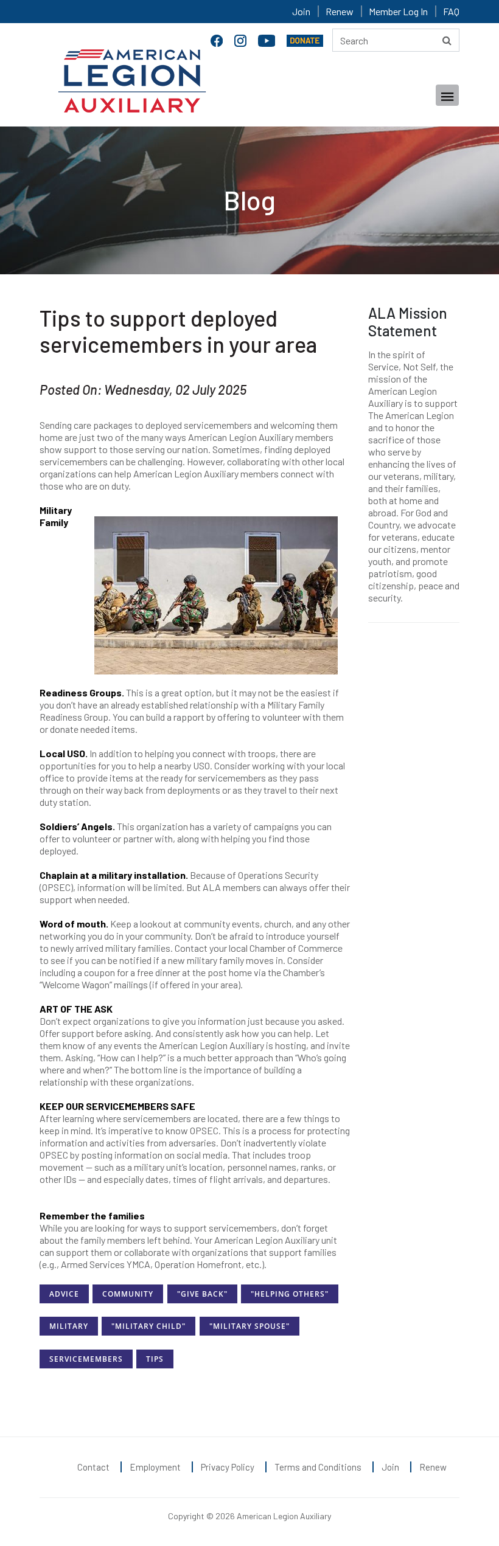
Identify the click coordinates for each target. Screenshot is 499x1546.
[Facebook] (218, 39)
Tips (155, 1359)
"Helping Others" (290, 1294)
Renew (340, 11)
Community (127, 1294)
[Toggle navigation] (447, 95)
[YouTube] (267, 39)
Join (301, 11)
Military (68, 1326)
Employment (155, 1466)
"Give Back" (202, 1294)
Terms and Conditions (317, 1466)
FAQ (451, 11)
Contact (93, 1466)
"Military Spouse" (249, 1326)
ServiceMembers (86, 1359)
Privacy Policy (227, 1466)
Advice (64, 1294)
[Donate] (305, 39)
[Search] (446, 40)
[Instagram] (241, 39)
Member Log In (398, 11)
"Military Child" (148, 1326)
